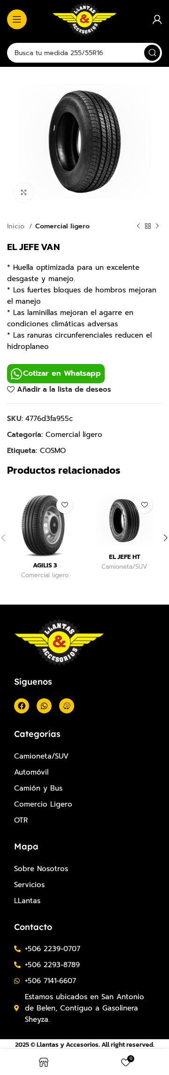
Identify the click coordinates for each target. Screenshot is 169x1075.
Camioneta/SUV (124, 567)
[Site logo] (84, 19)
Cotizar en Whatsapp (62, 373)
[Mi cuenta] (157, 19)
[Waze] (66, 705)
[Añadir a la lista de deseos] (64, 505)
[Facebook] (21, 705)
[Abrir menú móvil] (16, 19)
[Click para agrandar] (23, 192)
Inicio (17, 226)
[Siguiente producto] (157, 226)
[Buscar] (152, 53)
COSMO (53, 450)
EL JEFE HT (124, 556)
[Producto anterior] (138, 226)
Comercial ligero (62, 226)
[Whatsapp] (44, 705)
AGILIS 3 (45, 565)
